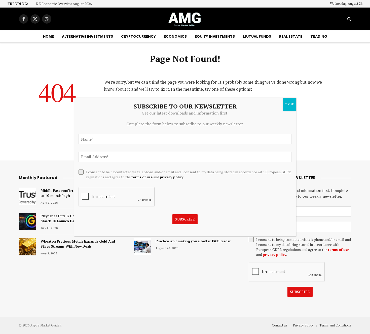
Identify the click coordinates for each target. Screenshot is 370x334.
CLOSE (289, 104)
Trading (318, 36)
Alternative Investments (87, 36)
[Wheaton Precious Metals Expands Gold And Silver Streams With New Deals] (27, 246)
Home (48, 36)
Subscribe (300, 291)
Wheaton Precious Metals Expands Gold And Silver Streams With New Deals (78, 244)
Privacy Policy (303, 325)
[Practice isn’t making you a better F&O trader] (142, 246)
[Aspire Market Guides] (185, 19)
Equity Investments (215, 36)
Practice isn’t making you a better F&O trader (193, 241)
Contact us (279, 325)
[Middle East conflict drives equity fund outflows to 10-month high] (27, 196)
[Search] (348, 19)
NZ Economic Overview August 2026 (64, 4)
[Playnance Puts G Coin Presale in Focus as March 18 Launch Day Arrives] (27, 221)
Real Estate (290, 36)
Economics (175, 36)
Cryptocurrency (138, 36)
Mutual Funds (257, 36)
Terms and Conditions (335, 325)
